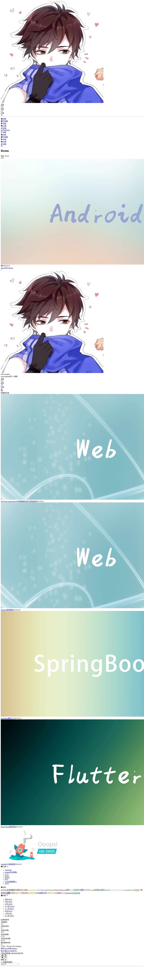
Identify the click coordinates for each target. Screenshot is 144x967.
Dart (137, 890)
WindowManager (60, 890)
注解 (8, 893)
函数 (82, 890)
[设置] (2, 957)
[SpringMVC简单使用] (33, 862)
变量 (53, 893)
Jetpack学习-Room (7, 268)
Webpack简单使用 (7, 610)
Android (76, 893)
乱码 (95, 890)
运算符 (49, 893)
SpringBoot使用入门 (7, 718)
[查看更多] (8, 866)
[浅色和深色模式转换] (2, 955)
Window (51, 890)
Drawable (44, 890)
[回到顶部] (5, 957)
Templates (68, 893)
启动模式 (17, 890)
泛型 (12, 893)
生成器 (58, 893)
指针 (78, 890)
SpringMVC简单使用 (8, 864)
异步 (15, 893)
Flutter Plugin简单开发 (8, 827)
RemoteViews (32, 890)
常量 (75, 890)
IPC (22, 890)
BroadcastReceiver (117, 890)
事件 (68, 890)
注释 (44, 893)
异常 (19, 893)
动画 (25, 890)
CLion (91, 890)
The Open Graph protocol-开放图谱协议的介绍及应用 (18, 501)
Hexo (6, 948)
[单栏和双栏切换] (5, 955)
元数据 (40, 893)
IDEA (63, 893)
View (39, 890)
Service (107, 890)
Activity (4, 890)
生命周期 (10, 890)
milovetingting (5, 130)
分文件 (86, 890)
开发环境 (32, 893)
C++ (71, 890)
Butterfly (14, 948)
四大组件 (100, 890)
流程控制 (24, 893)
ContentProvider (129, 890)
